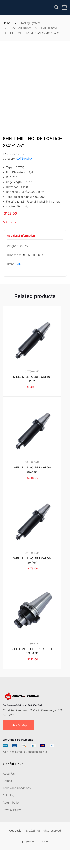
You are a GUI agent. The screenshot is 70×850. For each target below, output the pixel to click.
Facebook (29, 842)
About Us (9, 773)
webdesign (16, 830)
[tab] (21, 237)
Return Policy (11, 802)
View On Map (19, 725)
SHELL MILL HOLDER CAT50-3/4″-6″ (32, 560)
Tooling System (30, 23)
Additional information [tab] (21, 235)
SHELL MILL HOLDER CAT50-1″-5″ (32, 379)
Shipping (8, 795)
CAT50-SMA (49, 27)
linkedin (45, 842)
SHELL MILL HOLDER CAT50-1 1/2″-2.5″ (32, 651)
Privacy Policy (12, 809)
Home (6, 23)
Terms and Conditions (17, 788)
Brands (7, 780)
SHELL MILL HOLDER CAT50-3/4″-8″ (32, 470)
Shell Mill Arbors (21, 27)
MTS (19, 263)
